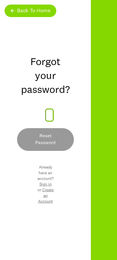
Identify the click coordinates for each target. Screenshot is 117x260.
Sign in (45, 184)
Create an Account (46, 195)
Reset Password (45, 139)
